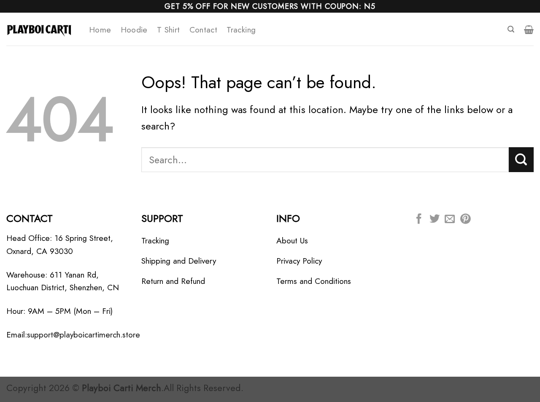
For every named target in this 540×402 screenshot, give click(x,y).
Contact (203, 29)
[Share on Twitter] (434, 219)
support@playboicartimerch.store (83, 334)
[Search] (511, 29)
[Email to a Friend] (450, 219)
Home (100, 29)
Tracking (241, 29)
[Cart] (529, 29)
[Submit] (521, 159)
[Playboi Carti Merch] (41, 29)
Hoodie (134, 29)
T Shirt (168, 29)
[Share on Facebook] (419, 219)
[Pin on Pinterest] (465, 219)
